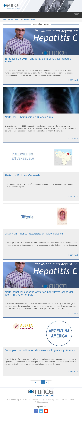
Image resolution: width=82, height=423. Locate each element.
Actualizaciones (28, 20)
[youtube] (46, 411)
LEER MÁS (73, 80)
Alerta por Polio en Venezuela (22, 175)
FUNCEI (26, 400)
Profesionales (14, 20)
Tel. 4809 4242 (67, 400)
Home (5, 20)
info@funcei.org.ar (41, 402)
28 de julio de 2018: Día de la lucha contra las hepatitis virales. (37, 60)
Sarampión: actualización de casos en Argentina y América (39, 350)
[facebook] (36, 411)
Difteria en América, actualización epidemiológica (33, 233)
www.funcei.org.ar (14, 400)
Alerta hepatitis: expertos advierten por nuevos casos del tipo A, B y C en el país (38, 293)
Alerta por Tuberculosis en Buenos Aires (28, 117)
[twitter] (41, 411)
